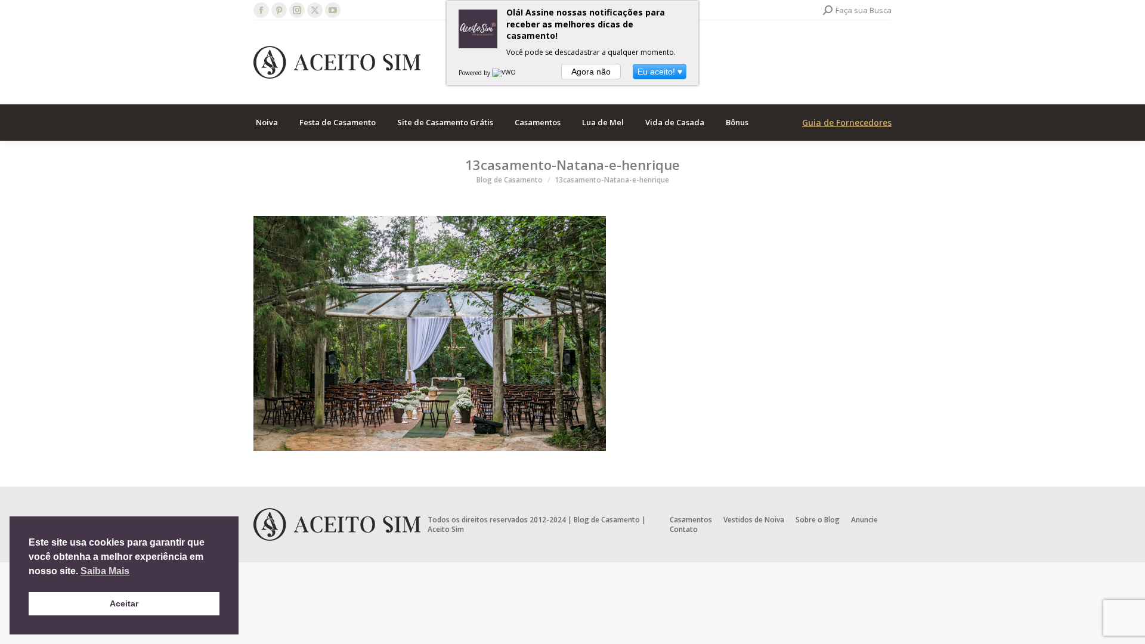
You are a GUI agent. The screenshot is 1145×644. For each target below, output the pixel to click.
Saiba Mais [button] (105, 571)
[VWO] (504, 73)
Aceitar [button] (124, 603)
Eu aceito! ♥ (660, 71)
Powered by (475, 73)
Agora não (591, 71)
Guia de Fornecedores (847, 122)
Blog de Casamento (607, 520)
